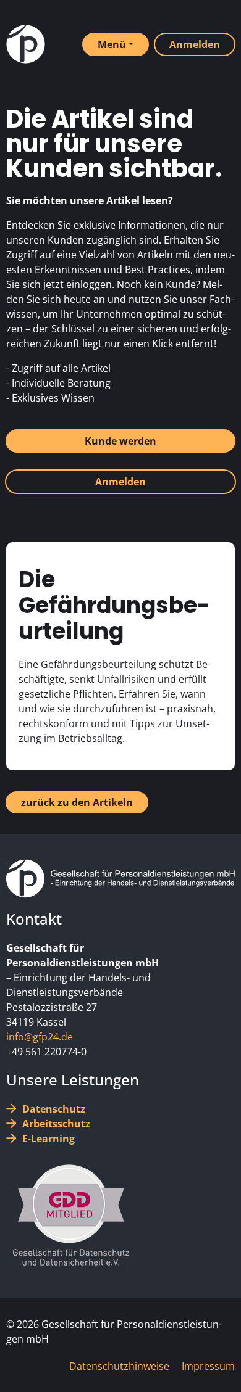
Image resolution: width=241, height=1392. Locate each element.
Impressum (208, 1366)
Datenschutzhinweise (119, 1366)
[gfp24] (25, 44)
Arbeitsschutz (56, 1123)
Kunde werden (120, 441)
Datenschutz (53, 1109)
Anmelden (120, 481)
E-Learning (48, 1138)
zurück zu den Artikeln (77, 802)
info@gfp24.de (39, 1037)
